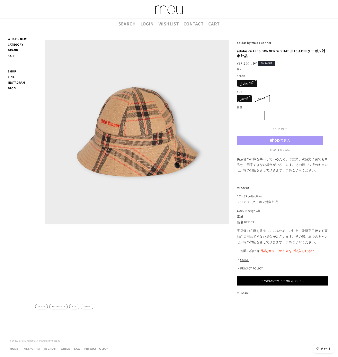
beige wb (248, 84)
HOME (14, 349)
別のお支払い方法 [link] (280, 149)
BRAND (13, 50)
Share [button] (245, 293)
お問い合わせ (250, 251)
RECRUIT (50, 349)
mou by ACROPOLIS (29, 340)
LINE (11, 77)
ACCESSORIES (58, 306)
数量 (239, 107)
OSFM (246, 99)
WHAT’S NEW (17, 39)
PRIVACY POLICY (251, 268)
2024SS (41, 306)
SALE (11, 56)
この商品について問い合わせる (283, 281)
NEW (74, 306)
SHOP (12, 71)
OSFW (263, 99)
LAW (77, 349)
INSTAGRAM (16, 82)
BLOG (12, 88)
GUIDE (244, 260)
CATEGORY (15, 44)
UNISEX (87, 306)
